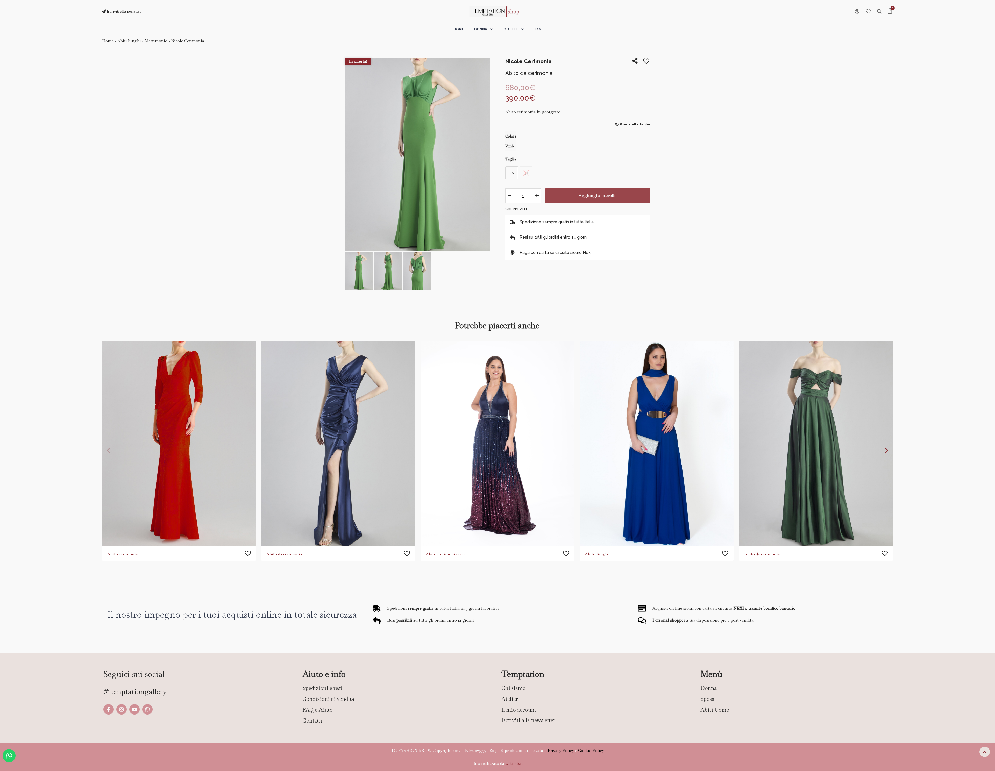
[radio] (511, 172)
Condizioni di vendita (328, 698)
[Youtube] (134, 709)
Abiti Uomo (714, 709)
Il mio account (518, 709)
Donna (480, 29)
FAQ (538, 29)
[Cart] (890, 11)
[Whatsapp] (147, 709)
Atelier (509, 698)
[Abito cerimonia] (179, 443)
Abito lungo (596, 553)
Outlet (510, 29)
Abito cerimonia (122, 553)
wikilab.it (514, 763)
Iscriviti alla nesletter (123, 11)
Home (458, 29)
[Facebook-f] (108, 709)
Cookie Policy (591, 750)
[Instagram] (121, 709)
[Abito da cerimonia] (338, 443)
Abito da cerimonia (284, 553)
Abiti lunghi (129, 41)
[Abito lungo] (657, 443)
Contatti (312, 720)
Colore (510, 136)
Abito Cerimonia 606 (445, 553)
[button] (350, 155)
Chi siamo (513, 687)
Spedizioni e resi (322, 687)
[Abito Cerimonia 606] (497, 443)
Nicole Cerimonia (187, 41)
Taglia (510, 159)
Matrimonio (156, 41)
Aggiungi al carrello (598, 195)
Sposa (707, 698)
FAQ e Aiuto (317, 709)
